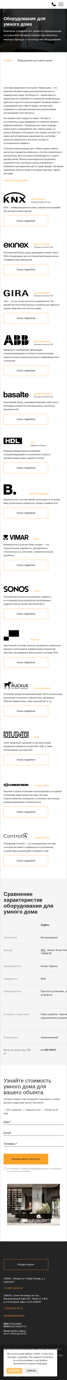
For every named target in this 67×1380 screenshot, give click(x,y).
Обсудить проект (25, 1264)
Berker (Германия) (39, 493)
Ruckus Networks (42, 688)
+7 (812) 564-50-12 (13, 1308)
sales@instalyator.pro (14, 1315)
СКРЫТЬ (31, 1370)
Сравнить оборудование (16, 180)
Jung (36, 737)
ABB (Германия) (42, 341)
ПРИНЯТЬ (14, 1370)
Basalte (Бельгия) (42, 394)
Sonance (34, 639)
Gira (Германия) (42, 293)
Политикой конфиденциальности (35, 1169)
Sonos (37, 591)
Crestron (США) (41, 785)
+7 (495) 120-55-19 (13, 1288)
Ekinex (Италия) (42, 244)
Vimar (37, 539)
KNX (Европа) (38, 199)
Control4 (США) (41, 838)
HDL (32, 442)
